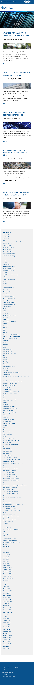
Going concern (7, 387)
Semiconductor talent (9, 483)
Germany (5, 370)
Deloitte (5, 323)
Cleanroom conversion (9, 302)
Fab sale (5, 355)
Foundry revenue (8, 362)
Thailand (5, 523)
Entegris (5, 340)
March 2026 (6, 565)
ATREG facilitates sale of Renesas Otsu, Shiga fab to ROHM (15, 152)
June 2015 (6, 646)
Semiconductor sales (9, 474)
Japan (5, 402)
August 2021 (6, 633)
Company (4, 666)
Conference (6, 309)
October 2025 (7, 576)
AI (3, 258)
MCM (4, 415)
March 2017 (6, 642)
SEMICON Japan (7, 451)
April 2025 (6, 586)
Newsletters (5, 667)
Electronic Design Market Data (11, 336)
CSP (4, 311)
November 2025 (7, 574)
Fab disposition (7, 351)
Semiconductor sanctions (10, 476)
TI (3, 525)
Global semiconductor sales (10, 383)
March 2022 (6, 629)
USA (4, 536)
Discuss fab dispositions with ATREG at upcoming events (16, 193)
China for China (7, 292)
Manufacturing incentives (10, 408)
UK (4, 531)
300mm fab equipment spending (12, 241)
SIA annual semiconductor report (12, 498)
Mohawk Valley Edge (8, 419)
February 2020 (7, 635)
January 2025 (7, 593)
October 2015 (7, 644)
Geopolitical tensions (9, 366)
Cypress (5, 313)
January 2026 (7, 569)
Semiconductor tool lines (10, 487)
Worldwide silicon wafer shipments (12, 542)
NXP (4, 427)
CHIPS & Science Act (9, 298)
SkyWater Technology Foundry (11, 510)
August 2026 (6, 555)
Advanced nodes (7, 251)
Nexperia (5, 425)
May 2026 (6, 561)
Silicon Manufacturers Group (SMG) (13, 504)
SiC (4, 500)
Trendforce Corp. (8, 527)
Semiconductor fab (8, 461)
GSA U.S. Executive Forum (10, 394)
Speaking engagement (9, 515)
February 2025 (7, 591)
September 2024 (8, 601)
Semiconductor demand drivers (11, 459)
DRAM (5, 328)
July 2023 (6, 614)
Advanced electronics (9, 247)
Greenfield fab (7, 389)
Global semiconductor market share (13, 381)
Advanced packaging (9, 253)
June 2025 (6, 584)
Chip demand (6, 294)
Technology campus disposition (11, 517)
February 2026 (7, 567)
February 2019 (7, 637)
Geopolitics (6, 368)
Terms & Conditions (7, 673)
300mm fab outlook (8, 243)
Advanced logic (7, 249)
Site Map (4, 674)
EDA (4, 330)
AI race (5, 260)
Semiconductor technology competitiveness (15, 485)
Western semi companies (10, 540)
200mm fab (6, 236)
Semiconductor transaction (10, 491)
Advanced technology (9, 256)
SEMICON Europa (8, 449)
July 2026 (6, 557)
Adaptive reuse (7, 245)
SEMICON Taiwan (8, 453)
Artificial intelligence (9, 268)
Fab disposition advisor (9, 353)
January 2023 (7, 620)
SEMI (4, 447)
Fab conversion (7, 349)
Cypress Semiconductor (9, 315)
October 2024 (7, 599)
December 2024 (7, 595)
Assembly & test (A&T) (9, 270)
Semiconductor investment (10, 468)
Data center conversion (9, 321)
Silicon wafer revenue (9, 506)
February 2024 (7, 608)
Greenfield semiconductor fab (11, 391)
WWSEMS (6, 546)
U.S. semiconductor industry (11, 529)
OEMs (4, 430)
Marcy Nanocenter (8, 410)
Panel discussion (7, 434)
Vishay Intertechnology (9, 538)
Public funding (7, 442)
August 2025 (6, 580)
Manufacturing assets (9, 406)
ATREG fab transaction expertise (12, 275)
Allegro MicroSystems (9, 266)
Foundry (5, 360)
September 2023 (8, 612)
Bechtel (5, 281)
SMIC (4, 512)
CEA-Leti (5, 290)
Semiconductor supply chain (11, 478)
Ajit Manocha (6, 264)
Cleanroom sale (7, 306)
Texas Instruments (8, 521)
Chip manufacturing (8, 296)
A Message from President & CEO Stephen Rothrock (15, 113)
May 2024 (6, 606)
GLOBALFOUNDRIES (9, 385)
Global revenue (7, 374)
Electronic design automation (11, 334)
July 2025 (6, 582)
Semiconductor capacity (10, 457)
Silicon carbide (7, 502)
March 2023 (6, 618)
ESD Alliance (6, 345)
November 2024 (7, 597)
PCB (4, 436)
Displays (5, 326)
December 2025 (7, 572)
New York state (7, 421)
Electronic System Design (10, 338)
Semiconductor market (9, 470)
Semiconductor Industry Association (13, 464)
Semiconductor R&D (9, 472)
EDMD (5, 332)
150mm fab (6, 234)
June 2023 (6, 616)
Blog (3, 669)
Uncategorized (7, 534)
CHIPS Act (6, 300)
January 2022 (7, 631)
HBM (4, 396)
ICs (4, 398)
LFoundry (5, 404)
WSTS (5, 544)
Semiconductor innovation (10, 466)
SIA (4, 495)
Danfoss (5, 317)
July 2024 (6, 603)
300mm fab (6, 239)
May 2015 (6, 648)
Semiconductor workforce (10, 493)
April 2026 (6, 563)
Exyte (4, 347)
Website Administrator (8, 676)
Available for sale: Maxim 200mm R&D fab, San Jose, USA (16, 34)
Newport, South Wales (9, 423)
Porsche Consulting (8, 438)
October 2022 (7, 623)
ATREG (5, 273)
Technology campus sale (10, 519)
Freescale (6, 364)
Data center (6, 319)
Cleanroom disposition (9, 304)
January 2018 (7, 640)
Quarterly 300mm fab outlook (11, 444)
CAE (4, 285)
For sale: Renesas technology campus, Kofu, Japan (16, 74)
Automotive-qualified (9, 279)
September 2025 (8, 578)
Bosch (5, 283)
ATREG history (7, 277)
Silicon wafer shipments (9, 508)
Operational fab (7, 432)
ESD (4, 343)
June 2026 (6, 559)
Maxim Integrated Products (10, 413)
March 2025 (6, 589)
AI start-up (6, 262)
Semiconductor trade (9, 489)
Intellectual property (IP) (10, 400)
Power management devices (11, 440)
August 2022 (6, 625)
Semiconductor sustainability (11, 481)
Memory (5, 417)
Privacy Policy (6, 671)
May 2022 (6, 627)
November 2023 (7, 610)
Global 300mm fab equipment (11, 372)
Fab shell (5, 357)
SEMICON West (7, 455)
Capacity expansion (8, 287)
